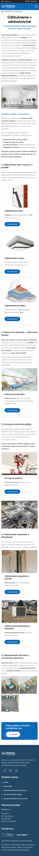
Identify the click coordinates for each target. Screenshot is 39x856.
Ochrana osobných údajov (13, 794)
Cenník (6, 782)
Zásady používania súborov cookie (15, 799)
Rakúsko (28, 1)
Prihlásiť (33, 1)
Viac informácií (12, 224)
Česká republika (26, 1)
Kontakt (14, 734)
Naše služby (8, 786)
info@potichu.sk (8, 1)
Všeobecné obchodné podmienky (15, 790)
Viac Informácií (12, 592)
